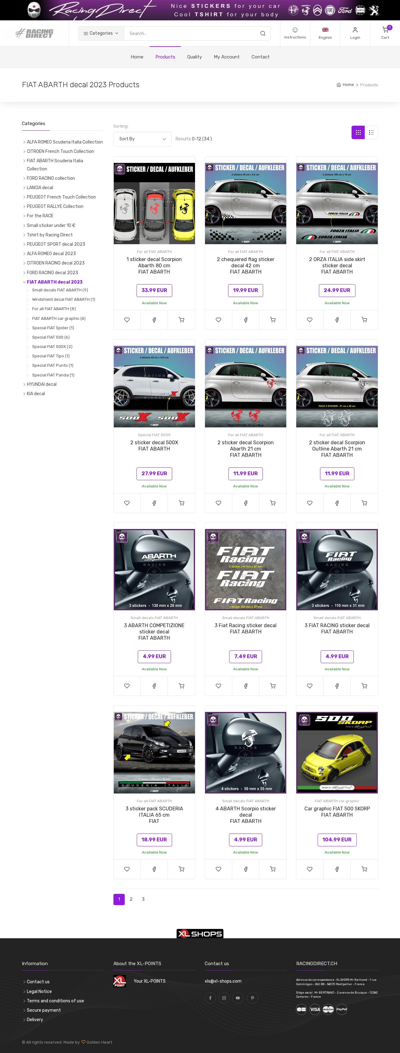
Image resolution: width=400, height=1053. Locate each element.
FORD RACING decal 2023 (52, 272)
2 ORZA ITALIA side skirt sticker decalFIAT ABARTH (337, 265)
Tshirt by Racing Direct (50, 235)
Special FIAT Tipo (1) (51, 356)
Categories (100, 33)
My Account (227, 57)
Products (165, 57)
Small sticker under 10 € (51, 225)
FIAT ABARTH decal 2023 (54, 282)
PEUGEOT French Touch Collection (61, 197)
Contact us (38, 982)
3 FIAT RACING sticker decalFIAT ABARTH (337, 628)
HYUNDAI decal (42, 384)
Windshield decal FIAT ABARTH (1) (63, 299)
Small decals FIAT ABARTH (154, 618)
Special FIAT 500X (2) (52, 346)
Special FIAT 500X (154, 435)
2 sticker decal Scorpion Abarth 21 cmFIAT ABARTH (246, 449)
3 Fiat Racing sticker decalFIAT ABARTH (246, 628)
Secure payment (44, 1010)
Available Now (154, 303)
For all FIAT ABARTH (154, 251)
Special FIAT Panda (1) (53, 375)
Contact (261, 57)
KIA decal (36, 393)
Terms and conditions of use (55, 1001)
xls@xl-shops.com (223, 981)
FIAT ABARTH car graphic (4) (59, 318)
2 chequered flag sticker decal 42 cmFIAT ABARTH (245, 265)
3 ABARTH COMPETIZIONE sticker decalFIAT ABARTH (154, 631)
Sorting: (120, 126)
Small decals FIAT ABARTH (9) (60, 290)
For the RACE (40, 216)
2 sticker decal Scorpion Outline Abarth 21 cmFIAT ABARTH (337, 449)
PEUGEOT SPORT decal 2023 (56, 244)
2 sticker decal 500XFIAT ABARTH (154, 446)
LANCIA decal (40, 187)
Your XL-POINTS (150, 981)
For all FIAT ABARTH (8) (54, 308)
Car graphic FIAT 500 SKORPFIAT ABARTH (337, 812)
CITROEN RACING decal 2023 (56, 263)
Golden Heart (99, 1042)
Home (137, 57)
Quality (194, 57)
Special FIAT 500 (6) (51, 337)
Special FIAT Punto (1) (52, 365)
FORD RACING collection (51, 178)
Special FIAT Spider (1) (53, 327)
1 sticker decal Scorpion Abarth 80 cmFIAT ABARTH (154, 265)
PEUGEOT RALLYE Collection (55, 206)
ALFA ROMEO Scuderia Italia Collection (65, 142)
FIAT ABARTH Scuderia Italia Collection (55, 164)
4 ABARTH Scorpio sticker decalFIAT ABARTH (246, 815)
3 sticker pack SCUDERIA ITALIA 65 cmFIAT (154, 815)
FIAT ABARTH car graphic (337, 801)
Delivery (35, 1019)
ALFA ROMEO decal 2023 (51, 253)
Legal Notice (39, 991)
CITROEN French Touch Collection (60, 151)
